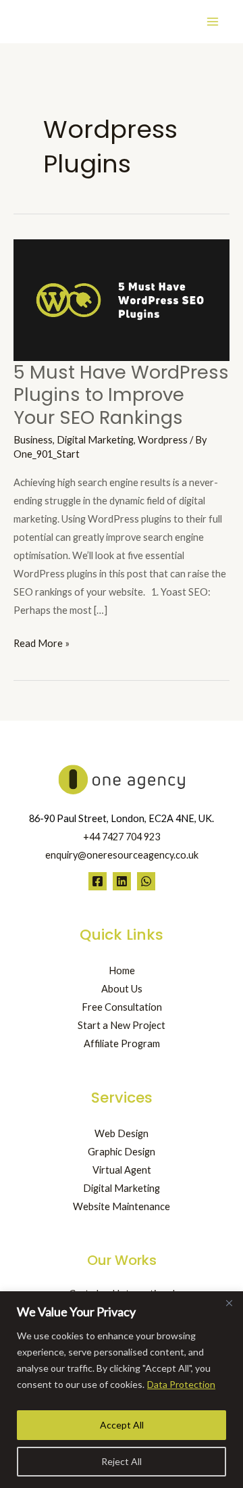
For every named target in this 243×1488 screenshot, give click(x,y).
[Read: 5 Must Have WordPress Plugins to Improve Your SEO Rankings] (122, 298)
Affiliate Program (122, 1043)
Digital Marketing (95, 440)
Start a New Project (121, 1025)
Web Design (121, 1133)
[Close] (229, 1303)
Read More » (42, 641)
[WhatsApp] (146, 881)
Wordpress (163, 440)
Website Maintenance (121, 1206)
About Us (121, 988)
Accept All (122, 1425)
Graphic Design (121, 1151)
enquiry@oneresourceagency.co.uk (121, 855)
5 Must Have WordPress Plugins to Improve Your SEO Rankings (121, 395)
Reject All (121, 1461)
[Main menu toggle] (212, 21)
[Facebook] (97, 881)
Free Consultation (122, 1007)
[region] (121, 1389)
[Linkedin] (122, 881)
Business (33, 440)
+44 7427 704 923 (121, 836)
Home (122, 970)
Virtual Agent (121, 1170)
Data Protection (181, 1384)
